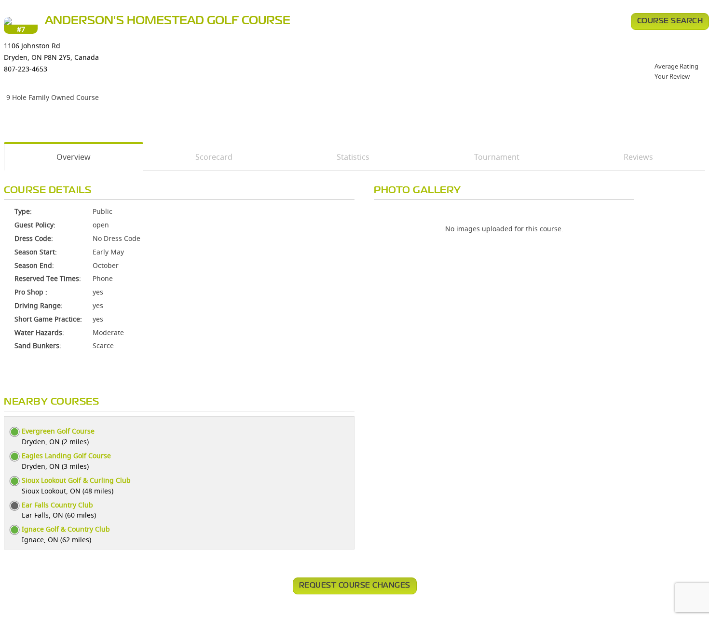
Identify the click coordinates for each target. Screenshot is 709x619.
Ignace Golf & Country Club (66, 529)
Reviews (638, 157)
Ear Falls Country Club (57, 504)
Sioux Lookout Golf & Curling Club (76, 480)
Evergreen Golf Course (58, 431)
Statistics (353, 157)
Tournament (496, 157)
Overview (73, 157)
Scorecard (213, 157)
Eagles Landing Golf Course (66, 455)
